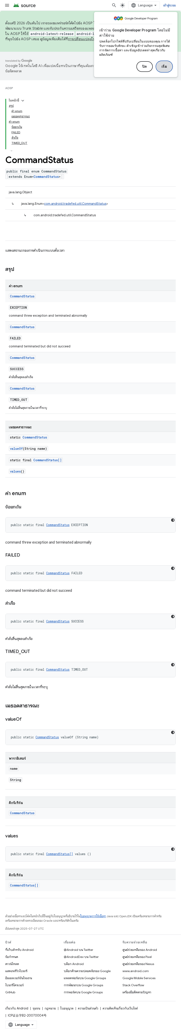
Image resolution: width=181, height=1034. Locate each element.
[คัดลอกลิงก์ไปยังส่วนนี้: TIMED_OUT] (34, 652)
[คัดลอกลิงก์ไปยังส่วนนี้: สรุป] (18, 269)
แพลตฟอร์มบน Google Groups (85, 978)
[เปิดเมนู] (7, 5)
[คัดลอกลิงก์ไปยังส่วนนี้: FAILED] (24, 555)
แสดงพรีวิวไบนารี (16, 971)
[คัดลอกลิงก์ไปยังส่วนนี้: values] (22, 836)
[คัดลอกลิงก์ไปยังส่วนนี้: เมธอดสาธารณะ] (43, 706)
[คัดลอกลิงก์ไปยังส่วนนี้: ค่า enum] (30, 493)
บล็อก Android (74, 964)
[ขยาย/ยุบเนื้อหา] (22, 100)
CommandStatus (46, 176)
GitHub (10, 992)
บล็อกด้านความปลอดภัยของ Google (87, 971)
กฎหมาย (50, 1008)
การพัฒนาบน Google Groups (83, 985)
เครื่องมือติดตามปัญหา (137, 992)
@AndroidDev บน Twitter (81, 957)
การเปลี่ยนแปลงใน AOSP (87, 39)
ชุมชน (36, 1008)
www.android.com (136, 971)
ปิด (144, 66)
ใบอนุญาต (67, 1008)
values (15, 471)
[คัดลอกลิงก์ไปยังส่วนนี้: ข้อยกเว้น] (25, 507)
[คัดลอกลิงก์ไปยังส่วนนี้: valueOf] (25, 719)
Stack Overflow (133, 985)
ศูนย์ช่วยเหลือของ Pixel (137, 957)
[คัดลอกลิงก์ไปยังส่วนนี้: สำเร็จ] (19, 603)
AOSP (9, 88)
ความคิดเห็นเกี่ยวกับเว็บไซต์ (120, 1008)
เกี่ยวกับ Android (16, 1008)
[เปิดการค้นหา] (114, 5)
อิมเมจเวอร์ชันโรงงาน (18, 978)
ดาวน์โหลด (12, 964)
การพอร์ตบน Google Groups (83, 992)
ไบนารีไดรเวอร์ (14, 985)
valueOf (16, 448)
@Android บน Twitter (78, 950)
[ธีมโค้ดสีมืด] (172, 520)
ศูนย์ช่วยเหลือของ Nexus (138, 964)
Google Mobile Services (139, 978)
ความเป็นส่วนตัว (88, 1008)
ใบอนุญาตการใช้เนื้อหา (93, 916)
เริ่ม (164, 66)
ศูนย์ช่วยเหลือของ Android (140, 950)
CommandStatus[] (47, 460)
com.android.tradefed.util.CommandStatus (75, 204)
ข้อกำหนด (11, 957)
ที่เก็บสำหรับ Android (19, 950)
